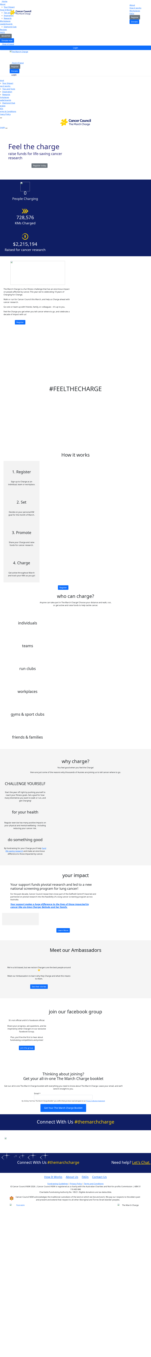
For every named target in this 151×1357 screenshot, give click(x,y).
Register (134, 17)
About (132, 5)
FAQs (132, 13)
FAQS (2, 32)
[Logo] (20, 12)
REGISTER (6, 36)
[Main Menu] (1, 117)
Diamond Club (10, 26)
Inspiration (7, 91)
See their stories (39, 989)
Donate (134, 21)
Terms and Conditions (94, 1186)
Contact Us (99, 1180)
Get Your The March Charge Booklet (63, 1110)
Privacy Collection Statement (95, 1104)
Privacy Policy (76, 1186)
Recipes (3, 29)
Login (75, 48)
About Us (72, 1180)
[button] (22, 476)
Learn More (63, 933)
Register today (39, 165)
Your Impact (7, 83)
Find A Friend (7, 44)
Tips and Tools (8, 89)
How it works (135, 8)
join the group (26, 1051)
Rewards (6, 94)
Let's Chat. (141, 1165)
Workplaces (135, 11)
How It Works (53, 1180)
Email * (37, 1096)
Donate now (7, 40)
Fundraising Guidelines (57, 1186)
